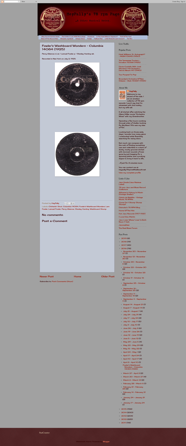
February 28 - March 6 (133, 384)
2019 (124, 238)
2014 (124, 412)
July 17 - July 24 (131, 318)
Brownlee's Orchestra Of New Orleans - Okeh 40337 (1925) (132, 80)
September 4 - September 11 (134, 300)
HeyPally (133, 91)
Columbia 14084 (70, 206)
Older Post (108, 276)
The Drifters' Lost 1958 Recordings (73, 36)
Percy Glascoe (68, 209)
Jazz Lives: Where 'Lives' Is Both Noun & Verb (132, 221)
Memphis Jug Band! (66, 38)
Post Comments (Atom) (62, 281)
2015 (124, 409)
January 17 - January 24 (134, 403)
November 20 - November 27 (134, 252)
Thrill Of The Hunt (125, 36)
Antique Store (80, 38)
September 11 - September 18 (129, 295)
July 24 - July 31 (131, 315)
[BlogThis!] (67, 203)
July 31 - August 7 (131, 311)
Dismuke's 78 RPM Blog (129, 207)
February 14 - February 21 (134, 392)
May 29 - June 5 (131, 342)
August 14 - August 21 (133, 304)
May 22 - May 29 (131, 345)
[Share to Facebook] (71, 203)
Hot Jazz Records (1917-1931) (132, 214)
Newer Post (47, 276)
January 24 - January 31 (134, 398)
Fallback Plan (98, 38)
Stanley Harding (82, 209)
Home (77, 276)
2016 (124, 248)
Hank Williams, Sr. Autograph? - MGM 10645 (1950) (132, 55)
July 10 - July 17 (130, 321)
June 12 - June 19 (131, 335)
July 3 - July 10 (130, 325)
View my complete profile (130, 173)
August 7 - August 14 (133, 308)
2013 (124, 416)
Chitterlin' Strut (55, 206)
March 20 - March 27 (133, 377)
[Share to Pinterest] (73, 203)
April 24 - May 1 (130, 352)
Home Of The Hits (126, 211)
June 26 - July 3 (131, 328)
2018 (124, 242)
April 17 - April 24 (131, 356)
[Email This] (65, 203)
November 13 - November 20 (133, 258)
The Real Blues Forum (128, 228)
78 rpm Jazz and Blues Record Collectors (132, 188)
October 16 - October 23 (134, 273)
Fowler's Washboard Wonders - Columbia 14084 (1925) (132, 367)
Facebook (91, 36)
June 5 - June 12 (131, 339)
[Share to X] (69, 203)
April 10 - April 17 (131, 359)
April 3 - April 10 (131, 362)
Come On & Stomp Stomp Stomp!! (130, 203)
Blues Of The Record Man (49, 38)
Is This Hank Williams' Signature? (107, 36)
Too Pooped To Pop (127, 75)
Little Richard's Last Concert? (115, 38)
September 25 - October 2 (133, 284)
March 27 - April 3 (131, 373)
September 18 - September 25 (129, 289)
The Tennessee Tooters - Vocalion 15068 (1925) (129, 61)
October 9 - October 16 (133, 278)
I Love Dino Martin (127, 217)
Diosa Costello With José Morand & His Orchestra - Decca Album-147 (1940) (130, 68)
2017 (124, 245)
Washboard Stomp (98, 209)
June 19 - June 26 (131, 332)
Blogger (106, 442)
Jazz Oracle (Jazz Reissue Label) (130, 183)
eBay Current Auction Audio (50, 36)
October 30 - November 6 (133, 263)
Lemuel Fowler (54, 209)
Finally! (89, 38)
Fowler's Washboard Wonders (92, 206)
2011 (123, 423)
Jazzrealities (124, 225)
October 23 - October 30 (134, 267)
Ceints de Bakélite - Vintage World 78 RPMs (131, 198)
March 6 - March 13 (132, 380)
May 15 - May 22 (131, 349)
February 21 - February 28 (132, 388)
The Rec (129, 38)
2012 (124, 419)
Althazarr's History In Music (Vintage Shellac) (131, 193)
